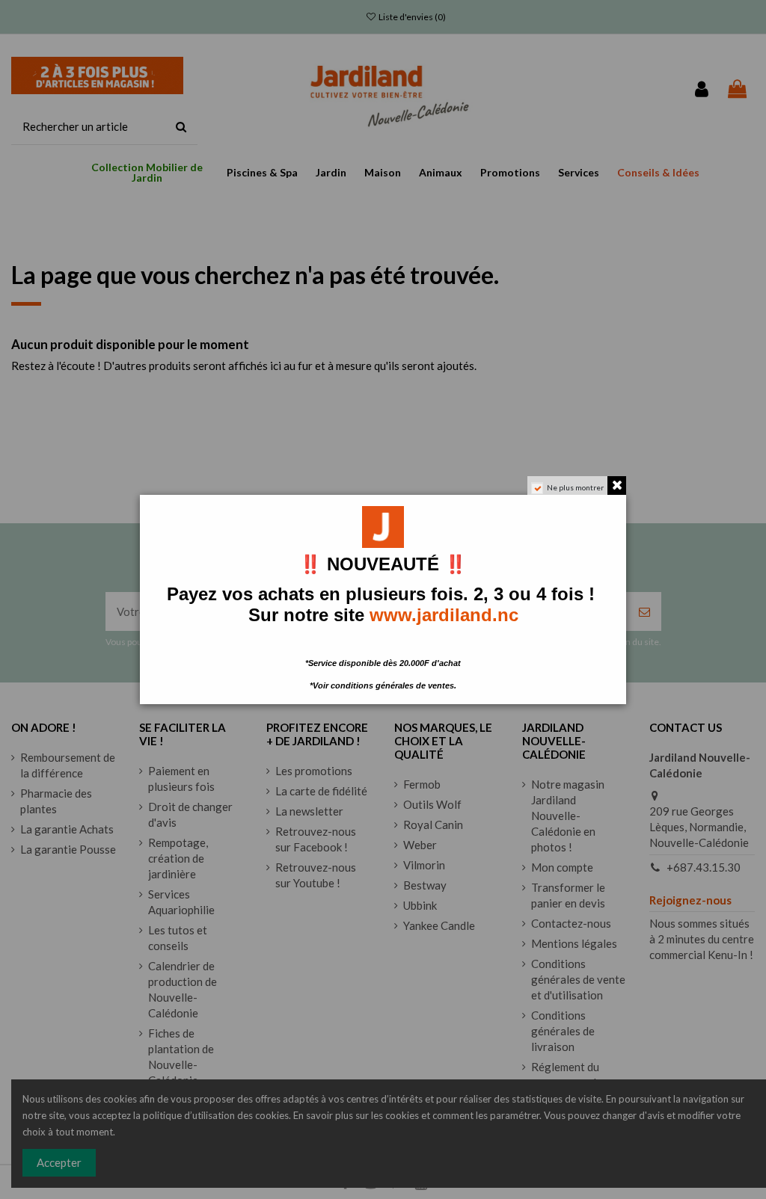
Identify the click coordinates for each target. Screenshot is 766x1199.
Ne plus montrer (575, 487)
